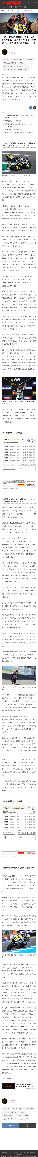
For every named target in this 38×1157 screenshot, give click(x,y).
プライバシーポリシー (15, 1152)
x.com (4, 959)
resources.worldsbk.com (10, 488)
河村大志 (12, 53)
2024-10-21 (13, 51)
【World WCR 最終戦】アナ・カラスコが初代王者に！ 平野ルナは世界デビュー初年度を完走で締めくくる (19, 40)
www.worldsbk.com (31, 33)
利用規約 (4, 1152)
